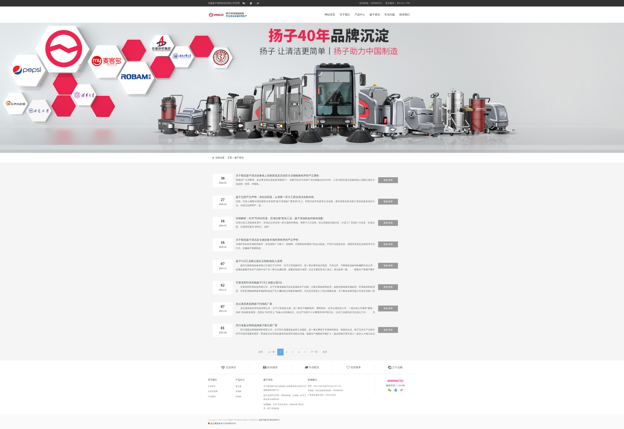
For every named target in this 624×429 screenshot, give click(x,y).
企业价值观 (213, 391)
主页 (229, 157)
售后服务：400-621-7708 (397, 3)
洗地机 (238, 391)
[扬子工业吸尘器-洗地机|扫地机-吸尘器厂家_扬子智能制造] (230, 15)
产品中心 (360, 14)
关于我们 (345, 14)
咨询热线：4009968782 (370, 3)
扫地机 (238, 396)
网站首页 (330, 14)
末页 (325, 352)
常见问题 (389, 14)
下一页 (314, 352)
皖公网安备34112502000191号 (223, 423)
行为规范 (212, 396)
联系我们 (404, 14)
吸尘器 (238, 386)
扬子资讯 (375, 14)
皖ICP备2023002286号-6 (269, 420)
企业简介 (212, 386)
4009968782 (395, 380)
